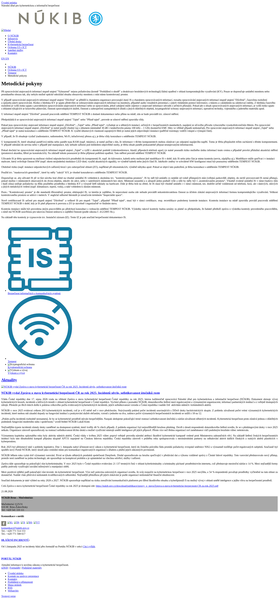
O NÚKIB (13, 35)
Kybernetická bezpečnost (20, 44)
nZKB (4, 567)
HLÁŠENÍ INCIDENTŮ (15, 540)
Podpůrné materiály (32, 567)
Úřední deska (14, 41)
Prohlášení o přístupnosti (20, 582)
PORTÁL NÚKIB (11, 558)
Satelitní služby (15, 50)
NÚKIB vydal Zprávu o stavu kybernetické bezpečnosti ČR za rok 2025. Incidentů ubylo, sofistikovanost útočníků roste (80, 393)
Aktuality (9, 380)
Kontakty (12, 53)
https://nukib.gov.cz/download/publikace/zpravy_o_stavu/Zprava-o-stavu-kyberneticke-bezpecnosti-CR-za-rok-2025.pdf (157, 486)
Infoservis (13, 38)
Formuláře (15, 567)
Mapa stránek (14, 585)
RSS (10, 587)
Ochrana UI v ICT (17, 47)
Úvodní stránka (9, 2)
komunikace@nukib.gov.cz (15, 528)
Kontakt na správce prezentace (23, 576)
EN (3, 58)
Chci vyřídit (89, 546)
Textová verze (8, 596)
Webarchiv (13, 590)
